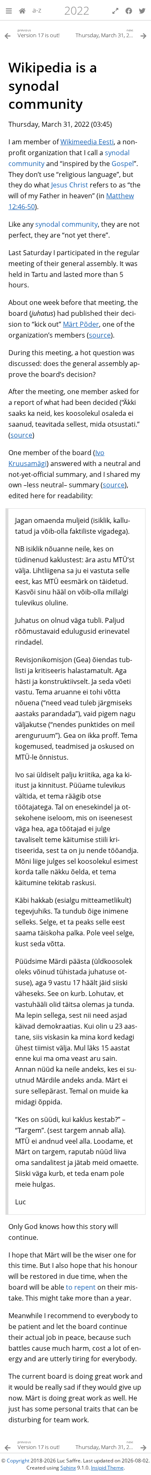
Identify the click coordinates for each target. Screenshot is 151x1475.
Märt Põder (81, 324)
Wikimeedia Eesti (87, 141)
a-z (36, 10)
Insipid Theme (107, 1467)
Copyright (18, 1460)
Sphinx (68, 1467)
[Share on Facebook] (128, 10)
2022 (76, 10)
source (100, 335)
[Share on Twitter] (142, 10)
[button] (9, 10)
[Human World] (22, 10)
